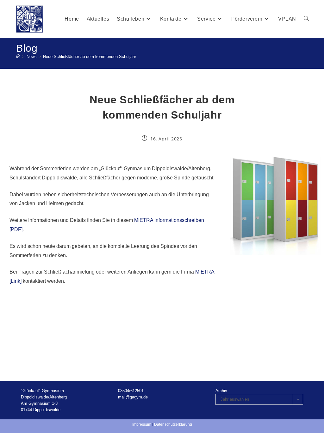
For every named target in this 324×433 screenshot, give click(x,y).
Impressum (141, 424)
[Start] (18, 56)
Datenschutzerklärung (173, 424)
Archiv (221, 390)
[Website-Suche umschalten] (306, 19)
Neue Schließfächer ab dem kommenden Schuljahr (89, 56)
